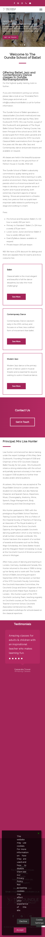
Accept (20, 930)
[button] (41, 9)
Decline (23, 921)
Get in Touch (10, 37)
